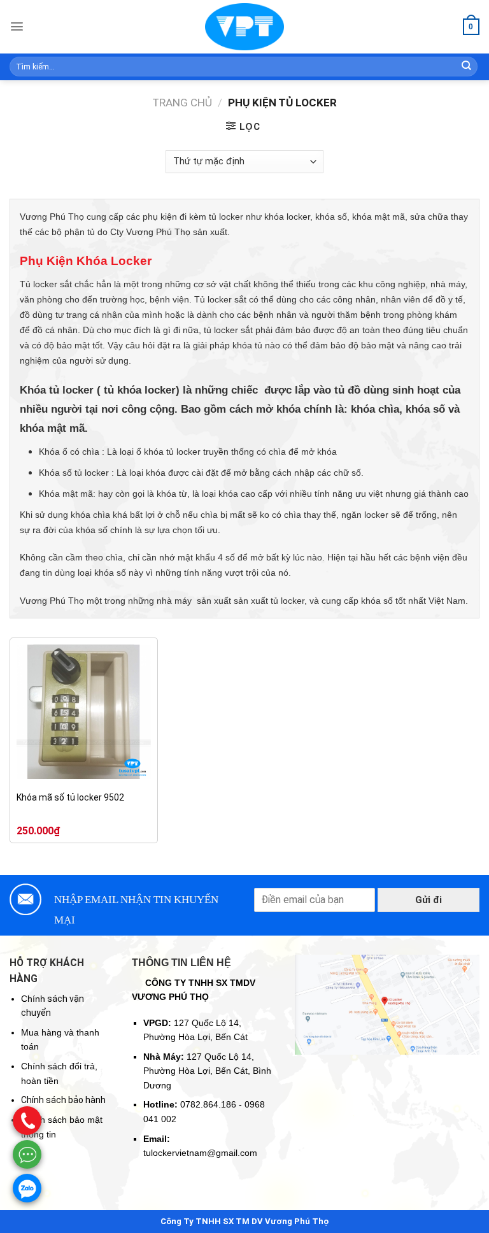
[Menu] (17, 26)
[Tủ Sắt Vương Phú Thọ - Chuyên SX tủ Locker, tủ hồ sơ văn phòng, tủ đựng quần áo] (244, 27)
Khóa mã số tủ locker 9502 (70, 797)
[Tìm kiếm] (467, 67)
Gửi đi (428, 900)
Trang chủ (182, 102)
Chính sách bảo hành (63, 1100)
